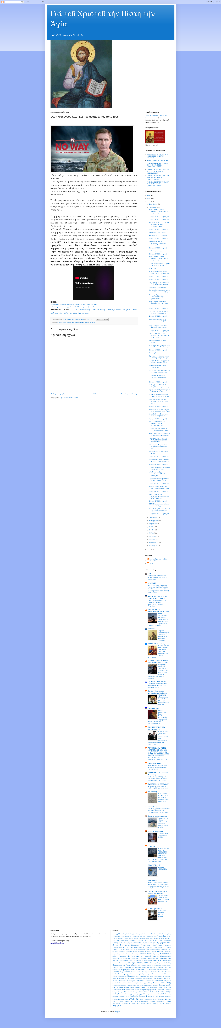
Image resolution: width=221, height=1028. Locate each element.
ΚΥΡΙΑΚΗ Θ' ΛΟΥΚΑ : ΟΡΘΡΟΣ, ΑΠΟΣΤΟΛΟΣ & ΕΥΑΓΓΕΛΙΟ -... (159, 335)
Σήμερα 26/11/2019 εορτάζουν (159, 248)
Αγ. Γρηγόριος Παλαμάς (134, 934)
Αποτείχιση (116, 943)
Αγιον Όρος (161, 936)
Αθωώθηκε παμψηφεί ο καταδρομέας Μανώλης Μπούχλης (158, 474)
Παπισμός (161, 992)
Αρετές (123, 943)
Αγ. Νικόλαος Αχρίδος (164, 934)
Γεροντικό (129, 951)
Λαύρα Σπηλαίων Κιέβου (135, 978)
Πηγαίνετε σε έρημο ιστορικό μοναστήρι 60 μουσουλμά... (159, 357)
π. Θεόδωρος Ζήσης (119, 989)
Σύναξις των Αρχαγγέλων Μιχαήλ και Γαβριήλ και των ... (158, 446)
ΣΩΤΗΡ (136, 1001)
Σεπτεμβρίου (153, 520)
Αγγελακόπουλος (136, 936)
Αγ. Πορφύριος (125, 936)
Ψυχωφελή (117, 1005)
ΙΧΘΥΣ (150, 574)
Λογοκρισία (146, 978)
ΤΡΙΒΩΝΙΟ (151, 846)
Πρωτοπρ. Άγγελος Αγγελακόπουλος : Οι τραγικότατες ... (157, 297)
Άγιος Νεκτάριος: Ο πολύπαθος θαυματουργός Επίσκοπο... (159, 434)
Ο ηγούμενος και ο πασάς (157, 232)
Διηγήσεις (131, 956)
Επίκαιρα (131, 962)
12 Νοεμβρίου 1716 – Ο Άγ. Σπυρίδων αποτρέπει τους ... (159, 386)
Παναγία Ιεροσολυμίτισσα (157, 816)
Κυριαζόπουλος (122, 976)
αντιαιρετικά (149, 940)
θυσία (167, 970)
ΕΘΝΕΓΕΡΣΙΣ (153, 629)
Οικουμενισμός (165, 985)
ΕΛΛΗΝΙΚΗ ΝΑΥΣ (154, 763)
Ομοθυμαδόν (152, 880)
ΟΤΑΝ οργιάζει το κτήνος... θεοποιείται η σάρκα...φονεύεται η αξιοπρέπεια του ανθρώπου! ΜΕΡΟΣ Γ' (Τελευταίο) (158, 737)
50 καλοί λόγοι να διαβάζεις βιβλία (163, 835)
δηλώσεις (156, 954)
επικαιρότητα (142, 962)
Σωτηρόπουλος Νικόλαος (147, 1001)
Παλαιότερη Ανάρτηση (129, 394)
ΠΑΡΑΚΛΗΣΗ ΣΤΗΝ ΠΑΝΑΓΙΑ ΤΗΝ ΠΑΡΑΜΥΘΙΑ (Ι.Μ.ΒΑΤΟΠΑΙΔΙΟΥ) (158, 184)
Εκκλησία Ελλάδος (139, 958)
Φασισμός (132, 1003)
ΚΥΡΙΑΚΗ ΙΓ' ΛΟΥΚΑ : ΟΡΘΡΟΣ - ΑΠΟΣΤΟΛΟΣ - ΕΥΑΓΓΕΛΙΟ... (159, 259)
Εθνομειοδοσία (165, 956)
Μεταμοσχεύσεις (131, 981)
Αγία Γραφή (146, 936)
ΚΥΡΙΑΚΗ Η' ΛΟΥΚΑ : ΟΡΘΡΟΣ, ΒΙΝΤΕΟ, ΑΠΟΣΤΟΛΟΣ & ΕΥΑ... (158, 423)
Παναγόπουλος (144, 992)
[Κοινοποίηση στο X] (102, 319)
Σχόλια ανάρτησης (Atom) (69, 397)
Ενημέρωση (138, 960)
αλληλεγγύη (142, 938)
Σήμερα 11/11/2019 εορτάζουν (159, 419)
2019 (149, 201)
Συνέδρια (161, 999)
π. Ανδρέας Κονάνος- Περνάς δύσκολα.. (162, 913)
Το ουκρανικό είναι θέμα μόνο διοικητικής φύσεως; (159, 468)
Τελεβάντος (160, 1001)
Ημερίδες (115, 967)
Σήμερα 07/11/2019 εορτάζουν (159, 456)
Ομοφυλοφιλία (135, 987)
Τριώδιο (168, 1001)
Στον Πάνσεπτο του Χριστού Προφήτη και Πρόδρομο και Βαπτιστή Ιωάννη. (157, 685)
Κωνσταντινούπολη (156, 976)
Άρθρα (129, 942)
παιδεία (130, 992)
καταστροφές (137, 974)
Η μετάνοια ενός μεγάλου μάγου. (158, 341)
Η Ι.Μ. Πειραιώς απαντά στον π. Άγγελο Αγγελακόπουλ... (159, 505)
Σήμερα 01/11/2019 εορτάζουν (159, 514)
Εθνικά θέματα (151, 956)
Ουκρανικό (167, 987)
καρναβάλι (129, 974)
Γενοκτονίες (164, 949)
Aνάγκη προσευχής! (155, 251)
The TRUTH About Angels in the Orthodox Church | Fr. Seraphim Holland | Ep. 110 (163, 699)
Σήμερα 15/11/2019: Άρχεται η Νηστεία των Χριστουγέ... (159, 361)
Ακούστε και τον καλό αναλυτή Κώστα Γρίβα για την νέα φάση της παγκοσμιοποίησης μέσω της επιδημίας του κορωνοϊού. (158, 885)
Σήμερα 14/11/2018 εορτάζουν (159, 382)
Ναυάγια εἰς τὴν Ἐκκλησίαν (158, 235)
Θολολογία (152, 969)
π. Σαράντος (159, 989)
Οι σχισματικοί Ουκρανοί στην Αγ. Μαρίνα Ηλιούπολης (159, 346)
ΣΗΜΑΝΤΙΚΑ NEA (154, 865)
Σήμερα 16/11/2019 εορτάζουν (159, 350)
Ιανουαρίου (153, 545)
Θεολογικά (159, 967)
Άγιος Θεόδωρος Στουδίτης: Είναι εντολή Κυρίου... (158, 415)
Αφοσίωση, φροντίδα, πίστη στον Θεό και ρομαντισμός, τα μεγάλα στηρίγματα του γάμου (158, 810)
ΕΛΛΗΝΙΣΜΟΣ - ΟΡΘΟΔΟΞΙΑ (158, 784)
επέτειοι (123, 963)
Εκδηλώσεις (126, 958)
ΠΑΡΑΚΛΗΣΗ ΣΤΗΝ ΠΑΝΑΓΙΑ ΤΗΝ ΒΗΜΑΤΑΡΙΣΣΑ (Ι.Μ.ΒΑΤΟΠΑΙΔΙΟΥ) (158, 165)
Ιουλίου (152, 527)
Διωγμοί (139, 956)
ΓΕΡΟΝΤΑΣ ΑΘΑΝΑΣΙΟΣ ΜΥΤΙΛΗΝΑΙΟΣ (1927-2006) (157, 749)
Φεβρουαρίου (154, 542)
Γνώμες (153, 951)
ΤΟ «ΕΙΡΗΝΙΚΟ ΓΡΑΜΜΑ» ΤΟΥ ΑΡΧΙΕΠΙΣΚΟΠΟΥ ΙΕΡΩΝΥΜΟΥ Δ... (158, 440)
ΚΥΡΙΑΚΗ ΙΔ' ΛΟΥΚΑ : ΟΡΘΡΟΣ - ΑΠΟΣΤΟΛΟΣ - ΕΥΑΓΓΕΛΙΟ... (159, 212)
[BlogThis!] (100, 319)
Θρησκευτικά (161, 969)
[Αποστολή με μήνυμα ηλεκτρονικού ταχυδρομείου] (97, 319)
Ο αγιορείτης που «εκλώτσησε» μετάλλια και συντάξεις (159, 291)
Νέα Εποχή (166, 982)
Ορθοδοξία (145, 987)
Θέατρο (152, 967)
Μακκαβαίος (152, 807)
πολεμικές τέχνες (124, 996)
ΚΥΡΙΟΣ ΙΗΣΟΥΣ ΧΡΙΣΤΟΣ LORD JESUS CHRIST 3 (158, 597)
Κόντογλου (167, 974)
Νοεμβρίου (153, 207)
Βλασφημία (135, 945)
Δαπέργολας (124, 954)
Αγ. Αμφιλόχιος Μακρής (120, 934)
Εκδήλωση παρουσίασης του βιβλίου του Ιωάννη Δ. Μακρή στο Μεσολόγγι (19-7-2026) (157, 778)
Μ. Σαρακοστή (155, 978)
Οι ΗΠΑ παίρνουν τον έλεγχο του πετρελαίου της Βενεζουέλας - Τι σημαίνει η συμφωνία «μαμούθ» (158, 619)
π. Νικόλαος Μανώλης (132, 989)
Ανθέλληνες (125, 940)
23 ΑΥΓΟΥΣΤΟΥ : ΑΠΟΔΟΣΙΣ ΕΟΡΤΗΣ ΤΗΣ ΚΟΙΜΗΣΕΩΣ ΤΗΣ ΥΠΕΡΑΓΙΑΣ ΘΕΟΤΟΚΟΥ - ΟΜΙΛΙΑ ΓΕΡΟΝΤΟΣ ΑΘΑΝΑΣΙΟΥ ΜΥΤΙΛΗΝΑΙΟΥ (158, 755)
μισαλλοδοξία (116, 983)
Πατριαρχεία (129, 994)
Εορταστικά (157, 960)
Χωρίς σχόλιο (153, 353)
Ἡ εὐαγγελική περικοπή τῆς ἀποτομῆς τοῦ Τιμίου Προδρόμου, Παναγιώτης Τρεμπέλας (157, 603)
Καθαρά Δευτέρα (136, 972)
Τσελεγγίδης (116, 1003)
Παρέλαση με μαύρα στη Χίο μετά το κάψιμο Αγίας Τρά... (159, 410)
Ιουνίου (152, 530)
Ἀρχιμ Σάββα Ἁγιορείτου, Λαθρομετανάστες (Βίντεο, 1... (159, 303)
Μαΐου (151, 533)
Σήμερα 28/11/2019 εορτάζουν (159, 229)
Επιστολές (167, 963)
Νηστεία (123, 985)
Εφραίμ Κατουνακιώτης (154, 965)
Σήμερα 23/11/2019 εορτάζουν (159, 276)
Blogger (117, 1011)
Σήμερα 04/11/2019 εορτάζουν (159, 491)
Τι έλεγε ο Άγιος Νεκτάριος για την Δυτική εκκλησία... (159, 429)
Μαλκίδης (115, 981)
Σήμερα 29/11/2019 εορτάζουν (159, 219)
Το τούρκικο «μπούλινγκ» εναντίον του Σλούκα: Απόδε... (157, 377)
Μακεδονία (166, 978)
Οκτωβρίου (153, 517)
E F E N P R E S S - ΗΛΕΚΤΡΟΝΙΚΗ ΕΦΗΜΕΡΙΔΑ (158, 611)
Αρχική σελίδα (92, 394)
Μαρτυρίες (122, 981)
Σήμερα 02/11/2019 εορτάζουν (159, 501)
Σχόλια (121, 1001)
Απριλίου (152, 536)
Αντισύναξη (167, 940)
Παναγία (135, 992)
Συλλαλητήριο (123, 999)
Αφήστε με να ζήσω (149, 943)
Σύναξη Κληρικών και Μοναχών (149, 999)
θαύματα (145, 967)
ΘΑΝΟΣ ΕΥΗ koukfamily (156, 644)
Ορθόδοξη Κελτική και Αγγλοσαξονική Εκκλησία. (157, 692)
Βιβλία (169, 943)
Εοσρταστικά (167, 960)
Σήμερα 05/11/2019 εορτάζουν (159, 483)
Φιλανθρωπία (141, 1003)
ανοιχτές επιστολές (137, 940)
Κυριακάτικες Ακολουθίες (138, 976)
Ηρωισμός (127, 967)
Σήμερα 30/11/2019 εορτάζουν (159, 216)
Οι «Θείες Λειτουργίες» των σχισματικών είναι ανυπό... (159, 395)
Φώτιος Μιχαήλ (152, 1003)
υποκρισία (125, 1003)
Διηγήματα (123, 956)
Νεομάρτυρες (117, 985)
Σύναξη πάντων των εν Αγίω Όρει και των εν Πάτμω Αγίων (163, 898)
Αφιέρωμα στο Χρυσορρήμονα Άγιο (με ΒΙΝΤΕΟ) (159, 390)
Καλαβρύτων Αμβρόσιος (150, 972)
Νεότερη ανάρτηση (57, 394)
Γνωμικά (160, 951)
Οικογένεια (140, 985)
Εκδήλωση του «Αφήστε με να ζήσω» (159, 452)
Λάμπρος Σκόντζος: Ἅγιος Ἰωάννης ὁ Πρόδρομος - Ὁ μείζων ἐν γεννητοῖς (163, 635)
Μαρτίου (152, 539)
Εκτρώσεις (116, 960)
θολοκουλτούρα (61, 322)
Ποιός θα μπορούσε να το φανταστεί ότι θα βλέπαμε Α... (159, 321)
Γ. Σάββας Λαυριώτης (154, 949)
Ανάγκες (157, 938)
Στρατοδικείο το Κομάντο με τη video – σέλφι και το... (159, 479)
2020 (149, 198)
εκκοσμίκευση (165, 958)
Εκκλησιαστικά (152, 958)
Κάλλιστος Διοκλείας (164, 972)
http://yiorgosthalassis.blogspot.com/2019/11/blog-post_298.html (74, 304)
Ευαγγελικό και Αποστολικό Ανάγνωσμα (129, 965)
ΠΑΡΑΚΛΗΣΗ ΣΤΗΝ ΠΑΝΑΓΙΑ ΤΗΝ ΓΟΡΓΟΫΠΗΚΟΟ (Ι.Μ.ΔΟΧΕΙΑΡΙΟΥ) (158, 177)
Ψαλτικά (168, 1003)
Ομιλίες (116, 987)
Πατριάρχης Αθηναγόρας (143, 994)
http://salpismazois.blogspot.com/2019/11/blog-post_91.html (72, 307)
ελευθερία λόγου (126, 960)
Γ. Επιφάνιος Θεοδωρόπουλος (153, 947)
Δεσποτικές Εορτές (145, 954)
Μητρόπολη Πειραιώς (163, 980)
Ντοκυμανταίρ (131, 985)
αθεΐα (136, 938)
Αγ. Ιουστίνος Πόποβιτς (149, 934)
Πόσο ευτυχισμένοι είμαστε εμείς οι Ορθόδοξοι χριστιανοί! (158, 787)
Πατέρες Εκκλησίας (119, 994)
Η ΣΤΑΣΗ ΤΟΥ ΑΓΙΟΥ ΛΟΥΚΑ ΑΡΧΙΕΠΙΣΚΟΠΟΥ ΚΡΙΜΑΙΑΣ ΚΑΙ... (159, 224)
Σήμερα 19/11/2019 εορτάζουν (159, 316)
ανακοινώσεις (166, 938)
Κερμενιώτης (145, 974)
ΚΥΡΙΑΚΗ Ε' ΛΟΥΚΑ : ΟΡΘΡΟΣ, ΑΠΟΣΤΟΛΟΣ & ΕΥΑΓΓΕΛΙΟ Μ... (159, 496)
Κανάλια (115, 974)
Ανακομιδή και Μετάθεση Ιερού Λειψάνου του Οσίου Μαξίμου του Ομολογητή (158, 767)
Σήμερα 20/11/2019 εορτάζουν (159, 308)
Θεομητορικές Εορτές (128, 969)
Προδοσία (93, 322)
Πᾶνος (152, 563)
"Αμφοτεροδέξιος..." (155, 909)
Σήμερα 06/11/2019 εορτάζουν (159, 464)
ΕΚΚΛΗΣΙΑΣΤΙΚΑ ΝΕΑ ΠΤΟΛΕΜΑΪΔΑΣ (156, 728)
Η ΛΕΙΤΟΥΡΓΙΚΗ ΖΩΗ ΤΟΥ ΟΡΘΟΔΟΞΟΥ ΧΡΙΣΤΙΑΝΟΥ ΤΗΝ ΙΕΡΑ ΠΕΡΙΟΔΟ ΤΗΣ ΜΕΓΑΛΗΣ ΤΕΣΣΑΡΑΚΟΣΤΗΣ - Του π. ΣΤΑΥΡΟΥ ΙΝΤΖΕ (158, 854)
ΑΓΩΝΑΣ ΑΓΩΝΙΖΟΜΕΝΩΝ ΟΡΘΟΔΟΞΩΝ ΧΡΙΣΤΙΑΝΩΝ (158, 662)
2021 (149, 195)
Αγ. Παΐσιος (116, 936)
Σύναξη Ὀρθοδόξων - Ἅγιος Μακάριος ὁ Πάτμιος (157, 892)
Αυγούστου (153, 524)
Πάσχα (168, 992)
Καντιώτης (121, 974)
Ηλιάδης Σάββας (166, 965)
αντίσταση (159, 940)
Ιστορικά (127, 972)
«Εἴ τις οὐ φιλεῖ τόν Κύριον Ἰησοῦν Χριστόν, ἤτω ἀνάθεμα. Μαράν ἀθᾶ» (158, 577)
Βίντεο (115, 945)
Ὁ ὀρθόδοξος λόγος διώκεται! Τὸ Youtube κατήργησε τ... (159, 283)
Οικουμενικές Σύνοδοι (151, 985)
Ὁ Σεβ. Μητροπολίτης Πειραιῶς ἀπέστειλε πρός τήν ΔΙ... (159, 264)
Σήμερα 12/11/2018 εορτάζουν (159, 406)
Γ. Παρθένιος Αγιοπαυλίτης (140, 949)
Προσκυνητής (152, 792)
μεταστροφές (149, 981)
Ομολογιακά (124, 987)
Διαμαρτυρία (165, 953)
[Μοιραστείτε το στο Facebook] (105, 319)
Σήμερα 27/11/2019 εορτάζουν (159, 238)
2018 (149, 549)
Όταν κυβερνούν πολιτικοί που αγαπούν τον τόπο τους (159, 371)
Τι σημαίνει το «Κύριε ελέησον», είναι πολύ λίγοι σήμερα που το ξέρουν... (163, 822)
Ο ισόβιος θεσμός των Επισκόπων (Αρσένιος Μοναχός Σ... (157, 243)
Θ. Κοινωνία (136, 967)
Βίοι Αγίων (125, 945)
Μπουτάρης (143, 983)
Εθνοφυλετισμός (117, 958)
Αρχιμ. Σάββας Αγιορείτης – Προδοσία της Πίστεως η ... (159, 326)
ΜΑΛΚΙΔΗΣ (152, 583)
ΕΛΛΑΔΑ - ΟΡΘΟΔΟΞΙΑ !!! (163, 868)
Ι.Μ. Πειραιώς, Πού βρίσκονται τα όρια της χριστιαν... (159, 312)
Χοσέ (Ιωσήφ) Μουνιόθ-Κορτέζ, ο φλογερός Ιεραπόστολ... (159, 510)
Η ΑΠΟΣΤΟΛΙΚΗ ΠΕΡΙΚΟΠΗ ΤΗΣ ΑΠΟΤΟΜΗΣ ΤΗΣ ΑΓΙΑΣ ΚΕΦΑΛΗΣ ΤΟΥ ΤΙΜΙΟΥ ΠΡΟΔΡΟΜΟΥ (158, 651)
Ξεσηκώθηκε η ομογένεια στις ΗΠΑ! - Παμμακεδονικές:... (159, 460)
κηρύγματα (153, 974)
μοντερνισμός (126, 983)
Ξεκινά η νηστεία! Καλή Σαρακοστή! (157, 366)
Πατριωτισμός (84, 322)
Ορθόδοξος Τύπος (156, 987)
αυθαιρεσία (136, 943)
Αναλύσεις (116, 940)
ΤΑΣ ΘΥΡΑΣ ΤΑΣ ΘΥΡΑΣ (157, 682)
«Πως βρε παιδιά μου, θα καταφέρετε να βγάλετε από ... (158, 401)
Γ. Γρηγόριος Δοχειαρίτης (132, 947)
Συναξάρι (134, 998)
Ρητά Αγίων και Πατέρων (156, 996)
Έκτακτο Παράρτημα (155, 831)
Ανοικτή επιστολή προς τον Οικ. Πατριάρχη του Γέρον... (159, 487)
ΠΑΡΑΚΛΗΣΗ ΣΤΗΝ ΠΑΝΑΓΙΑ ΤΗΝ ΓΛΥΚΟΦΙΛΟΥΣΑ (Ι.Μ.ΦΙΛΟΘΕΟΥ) (158, 171)
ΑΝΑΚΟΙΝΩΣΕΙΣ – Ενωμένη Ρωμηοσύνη (158, 774)
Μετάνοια (141, 980)
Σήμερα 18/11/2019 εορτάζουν (159, 330)
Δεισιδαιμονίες (133, 954)
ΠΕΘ (162, 994)
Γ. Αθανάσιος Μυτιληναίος (151, 945)
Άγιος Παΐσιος (128, 938)
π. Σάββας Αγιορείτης (147, 989)
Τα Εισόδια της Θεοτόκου (157, 287)
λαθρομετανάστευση (73, 322)
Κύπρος (115, 976)
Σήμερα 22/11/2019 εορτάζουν (159, 279)
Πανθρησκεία (154, 992)
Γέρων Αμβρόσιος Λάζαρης (141, 951)
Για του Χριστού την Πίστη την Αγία (159, 560)
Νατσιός (156, 983)
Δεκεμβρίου (153, 204)
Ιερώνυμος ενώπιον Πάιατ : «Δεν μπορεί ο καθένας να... (159, 272)
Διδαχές (115, 956)
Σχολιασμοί (129, 1001)
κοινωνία (160, 974)
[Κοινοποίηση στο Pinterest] (107, 319)
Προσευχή (143, 996)
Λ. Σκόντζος (166, 976)
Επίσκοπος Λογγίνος (156, 963)
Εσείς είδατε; (153, 268)
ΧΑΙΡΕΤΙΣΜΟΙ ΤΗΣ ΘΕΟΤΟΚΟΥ (158, 160)
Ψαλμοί (162, 1003)
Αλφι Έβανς (149, 938)
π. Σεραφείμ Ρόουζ (122, 992)
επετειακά (116, 963)
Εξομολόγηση (148, 960)
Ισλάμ (121, 972)
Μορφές (135, 983)
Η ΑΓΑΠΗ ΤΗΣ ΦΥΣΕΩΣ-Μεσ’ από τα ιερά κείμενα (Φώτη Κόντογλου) (163, 797)
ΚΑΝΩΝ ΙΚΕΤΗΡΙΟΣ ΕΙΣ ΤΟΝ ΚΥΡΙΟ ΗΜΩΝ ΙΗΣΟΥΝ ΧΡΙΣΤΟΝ (157, 156)
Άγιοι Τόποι (153, 936)
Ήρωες (121, 967)
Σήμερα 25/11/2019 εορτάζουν (159, 254)
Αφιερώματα (161, 943)
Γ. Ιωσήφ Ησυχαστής (125, 949)
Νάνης (150, 983)
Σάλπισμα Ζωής (153, 708)
